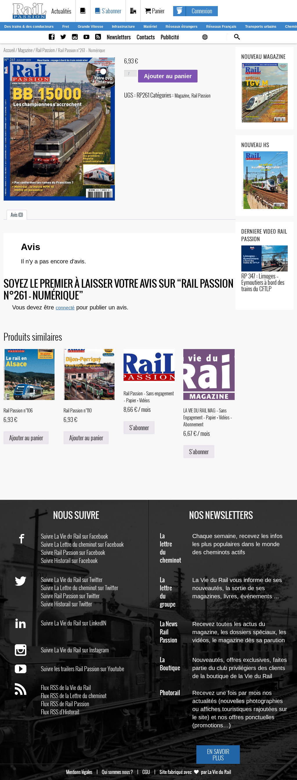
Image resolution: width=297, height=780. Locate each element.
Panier (157, 10)
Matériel (150, 27)
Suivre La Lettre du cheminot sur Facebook (82, 544)
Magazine (25, 50)
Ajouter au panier (168, 76)
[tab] (17, 215)
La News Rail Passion (169, 632)
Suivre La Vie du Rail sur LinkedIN (73, 623)
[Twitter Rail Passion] (63, 37)
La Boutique (170, 664)
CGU (146, 771)
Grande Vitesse (90, 27)
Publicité (170, 37)
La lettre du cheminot (170, 548)
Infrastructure (123, 27)
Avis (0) (17, 214)
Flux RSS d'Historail (60, 711)
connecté (65, 307)
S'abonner (111, 10)
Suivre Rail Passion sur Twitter (70, 595)
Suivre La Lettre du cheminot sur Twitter (79, 587)
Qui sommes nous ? (117, 771)
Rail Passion (45, 50)
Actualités (61, 11)
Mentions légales (79, 771)
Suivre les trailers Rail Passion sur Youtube (82, 668)
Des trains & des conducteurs (29, 27)
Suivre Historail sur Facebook (69, 560)
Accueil (9, 50)
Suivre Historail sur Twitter (66, 603)
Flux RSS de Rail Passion (65, 703)
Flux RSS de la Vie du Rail (66, 687)
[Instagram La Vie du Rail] (75, 37)
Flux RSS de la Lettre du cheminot (73, 695)
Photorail (170, 693)
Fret (65, 27)
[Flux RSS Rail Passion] (98, 37)
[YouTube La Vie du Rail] (86, 37)
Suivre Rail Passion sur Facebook (73, 552)
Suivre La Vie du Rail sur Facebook (74, 536)
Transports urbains (260, 27)
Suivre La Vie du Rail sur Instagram (75, 649)
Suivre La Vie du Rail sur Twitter (71, 579)
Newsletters (119, 37)
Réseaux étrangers (182, 27)
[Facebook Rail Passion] (52, 37)
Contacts (146, 37)
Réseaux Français (221, 27)
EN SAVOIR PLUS (218, 754)
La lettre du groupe (167, 592)
